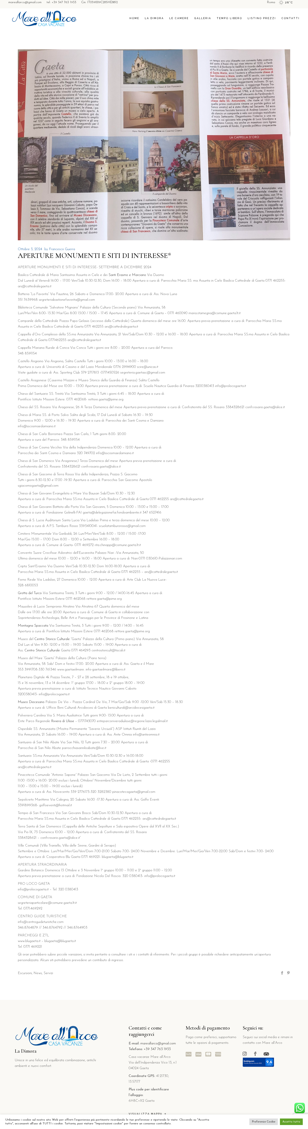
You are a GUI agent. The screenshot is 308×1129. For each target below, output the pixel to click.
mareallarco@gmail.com (24, 2)
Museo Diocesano (31, 702)
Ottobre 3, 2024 (30, 249)
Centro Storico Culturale (52, 639)
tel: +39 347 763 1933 (61, 2)
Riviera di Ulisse (62, 721)
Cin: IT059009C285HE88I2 (99, 2)
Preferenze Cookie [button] (263, 1121)
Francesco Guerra (62, 249)
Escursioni (25, 973)
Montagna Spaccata (33, 625)
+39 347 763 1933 (157, 1049)
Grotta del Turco (30, 593)
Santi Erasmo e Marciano (127, 275)
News (38, 973)
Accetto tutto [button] (291, 1121)
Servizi (48, 973)
